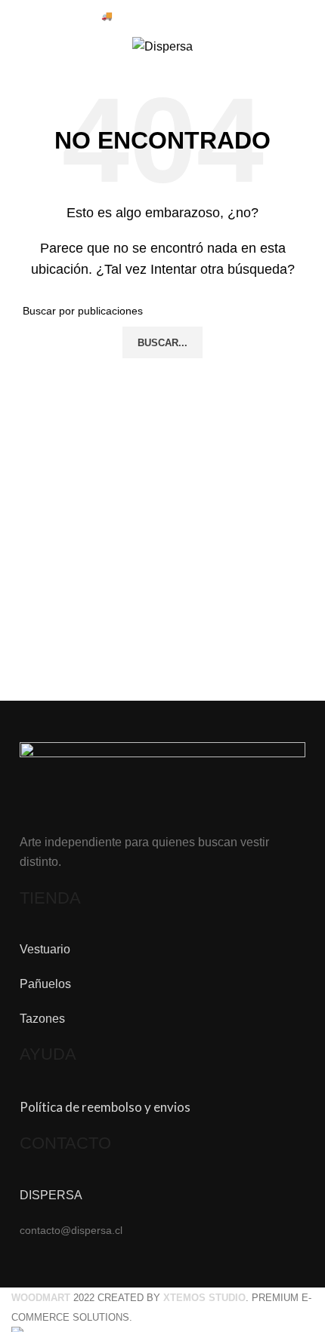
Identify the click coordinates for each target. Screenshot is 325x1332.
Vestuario (45, 949)
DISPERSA (51, 1195)
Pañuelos (45, 984)
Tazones (42, 1018)
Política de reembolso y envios (105, 1107)
